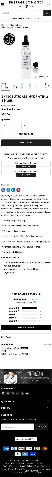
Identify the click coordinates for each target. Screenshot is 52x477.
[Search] (47, 13)
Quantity (5, 120)
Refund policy (45, 469)
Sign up (41, 426)
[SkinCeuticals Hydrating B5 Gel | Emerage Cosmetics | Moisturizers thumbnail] (14, 86)
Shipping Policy (26, 466)
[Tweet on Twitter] (8, 190)
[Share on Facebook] (3, 190)
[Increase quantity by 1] (25, 125)
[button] (7, 109)
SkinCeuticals (10, 105)
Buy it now (26, 142)
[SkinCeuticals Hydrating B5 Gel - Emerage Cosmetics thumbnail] (5, 86)
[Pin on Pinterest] (18, 190)
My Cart (25, 460)
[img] (7, 344)
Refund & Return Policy (10, 469)
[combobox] (22, 13)
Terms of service (10, 466)
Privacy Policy (40, 466)
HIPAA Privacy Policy (35, 463)
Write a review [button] (26, 327)
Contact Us (35, 460)
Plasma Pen (15, 25)
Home (4, 25)
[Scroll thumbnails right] (48, 86)
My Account (14, 460)
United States (24, 439)
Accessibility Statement (15, 463)
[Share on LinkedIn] (13, 190)
